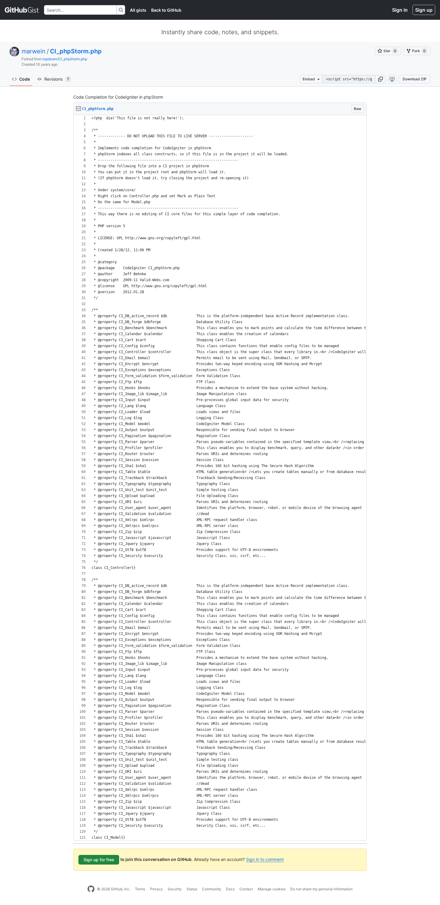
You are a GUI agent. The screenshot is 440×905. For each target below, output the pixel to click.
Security (175, 889)
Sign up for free (99, 859)
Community (211, 889)
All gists (138, 10)
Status (191, 889)
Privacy (156, 889)
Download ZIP (415, 79)
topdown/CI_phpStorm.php (65, 59)
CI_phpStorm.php (76, 51)
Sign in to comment (265, 859)
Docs (230, 889)
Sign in (400, 10)
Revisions (56, 79)
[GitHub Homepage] (91, 889)
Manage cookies (272, 889)
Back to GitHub (166, 10)
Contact (246, 889)
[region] (220, 478)
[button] (380, 79)
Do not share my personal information (321, 889)
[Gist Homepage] (22, 9)
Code (24, 79)
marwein (33, 51)
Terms (140, 889)
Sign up (424, 10)
